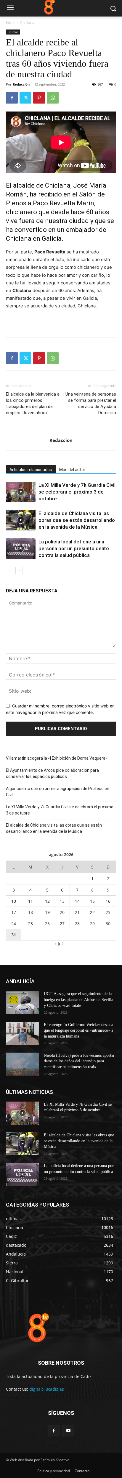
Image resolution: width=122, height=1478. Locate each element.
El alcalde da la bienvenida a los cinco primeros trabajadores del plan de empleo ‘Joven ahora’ (33, 403)
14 (77, 901)
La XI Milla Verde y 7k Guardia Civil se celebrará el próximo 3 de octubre (76, 492)
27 (62, 923)
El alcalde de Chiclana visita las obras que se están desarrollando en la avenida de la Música (76, 520)
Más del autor (72, 469)
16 (108, 901)
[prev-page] (9, 570)
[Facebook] (12, 98)
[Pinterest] (39, 98)
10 (13, 901)
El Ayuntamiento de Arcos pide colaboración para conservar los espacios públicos (52, 773)
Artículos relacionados (30, 469)
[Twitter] (25, 98)
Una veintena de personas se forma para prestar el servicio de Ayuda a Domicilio (90, 403)
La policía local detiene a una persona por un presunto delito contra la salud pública (73, 548)
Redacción (21, 84)
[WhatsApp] (53, 98)
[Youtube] (68, 1430)
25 (30, 923)
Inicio (10, 22)
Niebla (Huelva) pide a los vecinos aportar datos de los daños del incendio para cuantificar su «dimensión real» (79, 1061)
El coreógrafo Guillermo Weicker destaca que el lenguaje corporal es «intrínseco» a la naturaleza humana (78, 1030)
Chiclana (27, 22)
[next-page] (19, 570)
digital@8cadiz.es (46, 1389)
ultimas (13, 32)
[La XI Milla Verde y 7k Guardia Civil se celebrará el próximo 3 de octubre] (21, 492)
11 (30, 901)
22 (92, 912)
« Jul (58, 943)
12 (47, 901)
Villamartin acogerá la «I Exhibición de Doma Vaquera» (56, 758)
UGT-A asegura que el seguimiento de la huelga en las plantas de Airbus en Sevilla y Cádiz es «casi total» (78, 999)
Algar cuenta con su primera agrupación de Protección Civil (57, 791)
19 (47, 912)
